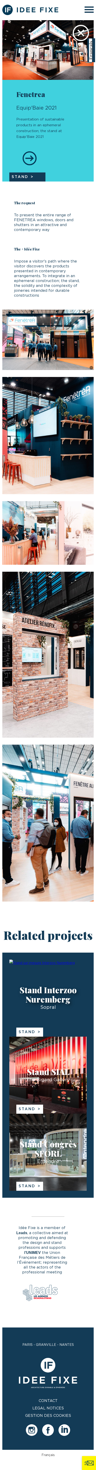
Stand (27, 1032)
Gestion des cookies (48, 1416)
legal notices (48, 1408)
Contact (48, 1401)
